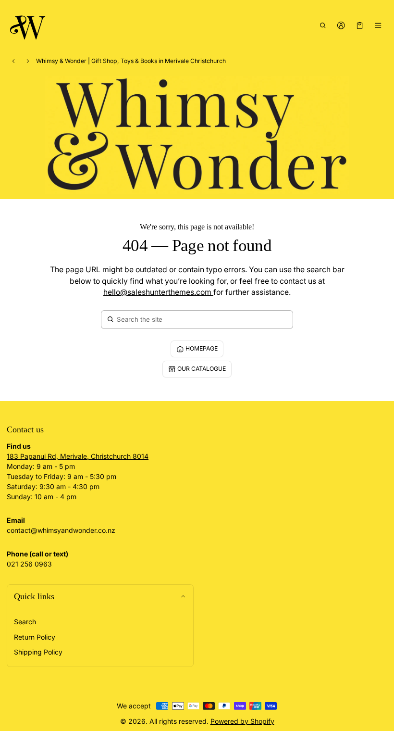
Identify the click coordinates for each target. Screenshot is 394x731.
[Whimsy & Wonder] (28, 25)
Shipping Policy (38, 652)
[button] (322, 25)
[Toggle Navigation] (378, 25)
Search (25, 622)
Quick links (34, 596)
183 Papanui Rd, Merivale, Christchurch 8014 (77, 456)
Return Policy (34, 637)
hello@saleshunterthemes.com (158, 292)
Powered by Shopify (242, 721)
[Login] (341, 25)
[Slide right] (28, 61)
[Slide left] (13, 61)
